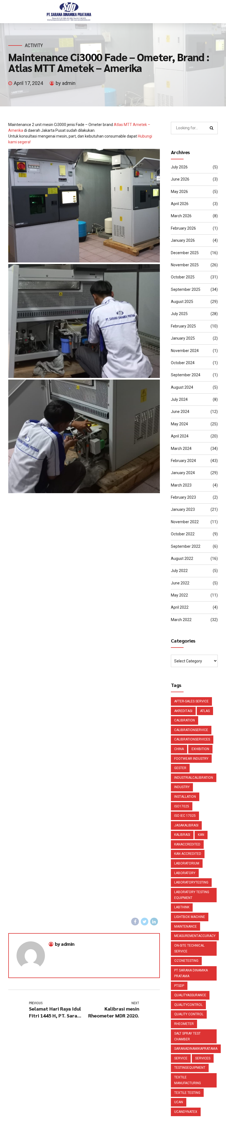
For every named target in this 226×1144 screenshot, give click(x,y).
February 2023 (183, 497)
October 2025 (183, 277)
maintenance (185, 926)
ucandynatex (185, 1112)
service (180, 1058)
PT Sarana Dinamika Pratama (191, 973)
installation (185, 797)
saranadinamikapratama (195, 1049)
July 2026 (179, 167)
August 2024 (182, 387)
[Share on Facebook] (135, 921)
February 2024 (183, 460)
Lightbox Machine (189, 917)
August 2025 (182, 301)
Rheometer (184, 1024)
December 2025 (185, 253)
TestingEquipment (189, 1068)
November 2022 (185, 522)
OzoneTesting (186, 961)
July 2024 (179, 399)
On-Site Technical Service (189, 948)
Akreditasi (183, 711)
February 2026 (183, 228)
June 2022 (180, 583)
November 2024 (185, 350)
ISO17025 (181, 806)
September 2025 (185, 289)
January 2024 (183, 473)
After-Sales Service (191, 701)
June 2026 (180, 179)
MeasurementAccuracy (195, 936)
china (179, 749)
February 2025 (183, 326)
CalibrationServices (192, 739)
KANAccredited (187, 844)
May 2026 (179, 191)
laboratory (184, 873)
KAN (201, 835)
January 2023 (183, 509)
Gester (180, 768)
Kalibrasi (182, 835)
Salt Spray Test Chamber (187, 1036)
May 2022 (179, 595)
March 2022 (181, 619)
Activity (34, 45)
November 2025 (185, 265)
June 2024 (180, 411)
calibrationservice (191, 730)
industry (182, 787)
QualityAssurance (190, 995)
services (202, 1058)
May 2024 (179, 424)
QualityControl (188, 1005)
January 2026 (183, 240)
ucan (178, 1102)
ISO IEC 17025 (185, 816)
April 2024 (180, 436)
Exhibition (200, 749)
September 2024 (185, 375)
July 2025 (179, 313)
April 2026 (180, 204)
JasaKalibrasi (186, 825)
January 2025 (183, 338)
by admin (66, 83)
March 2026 (181, 216)
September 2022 (185, 546)
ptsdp (179, 986)
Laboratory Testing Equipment (191, 895)
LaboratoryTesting (191, 882)
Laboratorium (186, 863)
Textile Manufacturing (187, 1080)
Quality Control (188, 1014)
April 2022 (180, 607)
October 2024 (183, 363)
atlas (205, 711)
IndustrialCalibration (193, 778)
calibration (184, 720)
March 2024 (181, 448)
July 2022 (179, 570)
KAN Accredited (187, 854)
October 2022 (183, 534)
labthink (181, 907)
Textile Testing (187, 1093)
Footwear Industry (191, 759)
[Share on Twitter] (145, 921)
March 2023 (181, 485)
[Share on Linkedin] (154, 921)
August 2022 (182, 558)
